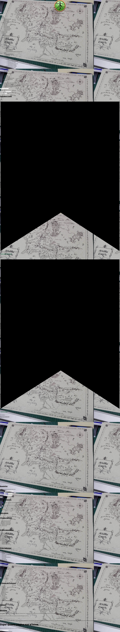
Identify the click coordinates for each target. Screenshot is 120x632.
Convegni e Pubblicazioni (8, 39)
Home (3, 16)
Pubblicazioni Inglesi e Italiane (8, 35)
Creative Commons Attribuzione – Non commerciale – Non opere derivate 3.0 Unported (31, 620)
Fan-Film (7, 56)
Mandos (3, 561)
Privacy (1, 631)
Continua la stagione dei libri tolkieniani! (14, 505)
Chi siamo (3, 17)
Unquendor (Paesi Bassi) (5, 543)
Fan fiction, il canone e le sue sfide (13, 61)
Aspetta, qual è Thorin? (9, 50)
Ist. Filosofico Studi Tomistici (6, 534)
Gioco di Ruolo (6, 75)
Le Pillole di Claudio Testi (7, 43)
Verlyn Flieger (4, 599)
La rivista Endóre (4, 560)
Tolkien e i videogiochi (9, 73)
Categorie (1, 90)
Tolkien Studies (4, 576)
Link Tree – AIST (4, 525)
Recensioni (5, 41)
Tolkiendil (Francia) (5, 542)
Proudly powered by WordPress (7, 631)
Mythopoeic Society (5, 535)
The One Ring (8, 76)
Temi (2, 46)
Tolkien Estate (4, 570)
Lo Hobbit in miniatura (9, 79)
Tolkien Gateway (4, 571)
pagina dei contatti (77, 620)
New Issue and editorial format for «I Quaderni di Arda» (12, 85)
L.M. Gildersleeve (4, 596)
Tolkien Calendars (6, 70)
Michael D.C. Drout (5, 598)
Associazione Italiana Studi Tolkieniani (114, 12)
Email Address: (2, 491)
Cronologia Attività (7, 29)
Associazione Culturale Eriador (6, 532)
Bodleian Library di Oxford (6, 552)
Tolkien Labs (6, 40)
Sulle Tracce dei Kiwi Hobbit (12, 57)
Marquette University (5, 564)
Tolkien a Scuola (6, 45)
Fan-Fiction (7, 58)
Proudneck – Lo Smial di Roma (6, 536)
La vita (5, 34)
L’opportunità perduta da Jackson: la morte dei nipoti (14, 51)
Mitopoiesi (5, 25)
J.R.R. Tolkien (4, 33)
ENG (2, 81)
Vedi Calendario (2, 414)
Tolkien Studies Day (7, 26)
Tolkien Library (4, 573)
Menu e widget (2, 14)
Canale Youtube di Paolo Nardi (6, 554)
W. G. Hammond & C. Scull (6, 600)
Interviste (5, 44)
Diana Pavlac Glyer (5, 589)
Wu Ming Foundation (5, 578)
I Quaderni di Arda (4, 32)
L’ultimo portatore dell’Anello (12, 64)
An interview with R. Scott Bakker (9, 84)
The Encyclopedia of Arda (6, 567)
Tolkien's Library (4, 577)
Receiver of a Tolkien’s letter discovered (10, 86)
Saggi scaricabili (6, 38)
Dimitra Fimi (4, 590)
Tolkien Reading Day (7, 27)
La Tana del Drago (4, 31)
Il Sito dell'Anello (4, 559)
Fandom (5, 52)
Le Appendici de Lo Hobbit (12, 62)
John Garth (3, 595)
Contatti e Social (6, 20)
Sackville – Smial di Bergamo (6, 537)
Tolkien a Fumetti (6, 69)
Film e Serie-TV (6, 47)
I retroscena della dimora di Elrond (13, 63)
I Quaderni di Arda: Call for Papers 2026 (10, 82)
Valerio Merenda (6, 505)
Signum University (5, 565)
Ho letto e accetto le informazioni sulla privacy (8, 489)
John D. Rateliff (4, 594)
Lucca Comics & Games (7, 28)
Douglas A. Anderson (5, 592)
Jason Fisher (4, 593)
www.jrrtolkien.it (2, 613)
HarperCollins (4, 558)
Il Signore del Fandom (9, 68)
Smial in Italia (8, 55)
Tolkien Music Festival (5, 575)
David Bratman (4, 588)
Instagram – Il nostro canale (6, 524)
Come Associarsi (6, 21)
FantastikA (5, 23)
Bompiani (3, 553)
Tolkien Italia (4, 572)
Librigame (5, 74)
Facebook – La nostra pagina (6, 523)
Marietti (3, 563)
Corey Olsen (3, 587)
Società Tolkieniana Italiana (6, 540)
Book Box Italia (5, 502)
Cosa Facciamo (4, 22)
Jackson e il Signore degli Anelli (10, 49)
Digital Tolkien (4, 555)
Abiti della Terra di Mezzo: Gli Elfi (11, 67)
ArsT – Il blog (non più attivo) (6, 520)
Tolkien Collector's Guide (5, 569)
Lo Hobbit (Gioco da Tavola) (10, 78)
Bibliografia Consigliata (5, 37)
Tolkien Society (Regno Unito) (6, 541)
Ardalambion (4, 551)
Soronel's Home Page (5, 566)
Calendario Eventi (4, 80)
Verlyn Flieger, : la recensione (15, 502)
